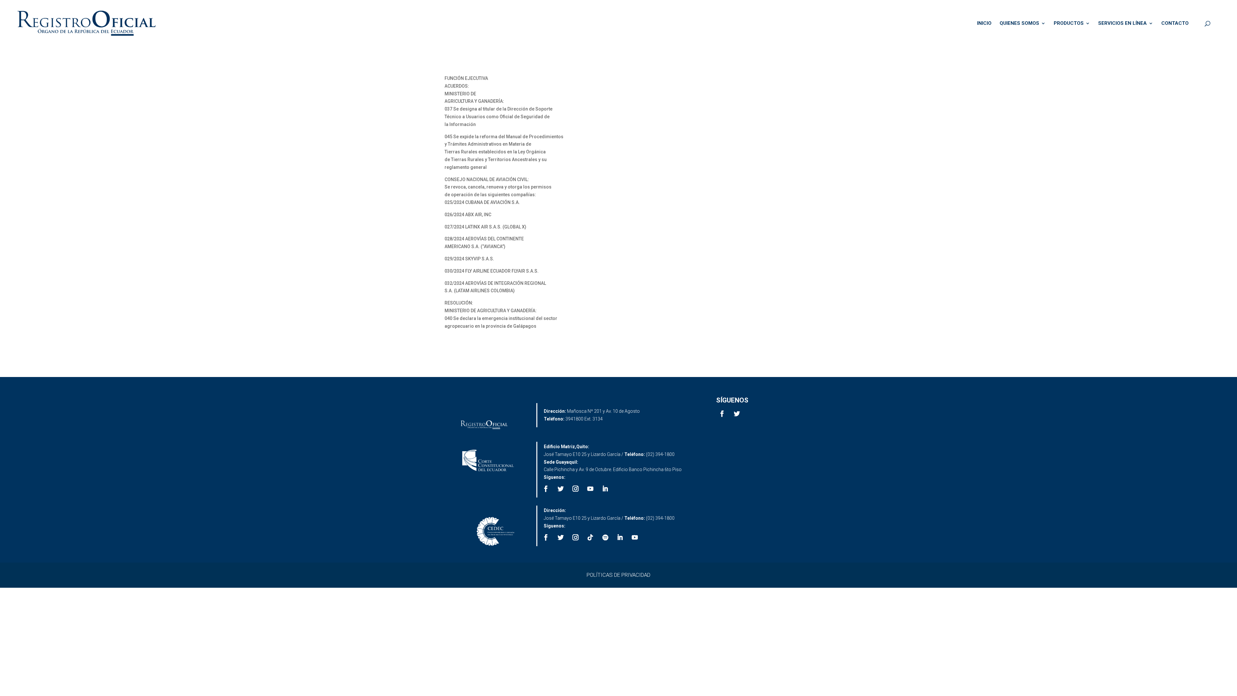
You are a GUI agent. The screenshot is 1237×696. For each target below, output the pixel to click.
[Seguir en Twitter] (737, 414)
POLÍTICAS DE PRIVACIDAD (618, 575)
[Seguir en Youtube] (590, 489)
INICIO (984, 23)
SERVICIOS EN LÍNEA (1122, 23)
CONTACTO (1175, 23)
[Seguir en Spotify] (605, 537)
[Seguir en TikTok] (590, 537)
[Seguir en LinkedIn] (605, 489)
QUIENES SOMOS (1019, 23)
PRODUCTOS (1069, 23)
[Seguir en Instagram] (576, 489)
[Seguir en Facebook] (722, 414)
